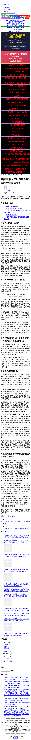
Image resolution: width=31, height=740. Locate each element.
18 (3, 660)
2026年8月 (6, 651)
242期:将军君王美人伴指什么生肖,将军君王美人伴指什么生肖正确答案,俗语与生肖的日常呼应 (17, 695)
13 (6, 658)
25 (3, 661)
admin (8, 189)
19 (4, 660)
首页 (5, 2)
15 (9, 658)
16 (11, 658)
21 (8, 660)
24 (1, 661)
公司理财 (6, 7)
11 (3, 658)
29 (9, 661)
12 (4, 658)
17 (1, 660)
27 (6, 661)
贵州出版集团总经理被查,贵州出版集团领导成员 (14, 528)
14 (8, 658)
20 (6, 660)
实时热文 (6, 11)
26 (4, 661)
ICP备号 (15, 738)
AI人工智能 (7, 9)
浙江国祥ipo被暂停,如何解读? (14, 208)
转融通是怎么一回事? (12, 206)
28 (8, 661)
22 (9, 660)
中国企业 (6, 4)
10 (1, 658)
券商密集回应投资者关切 (8, 516)
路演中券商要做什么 (11, 215)
